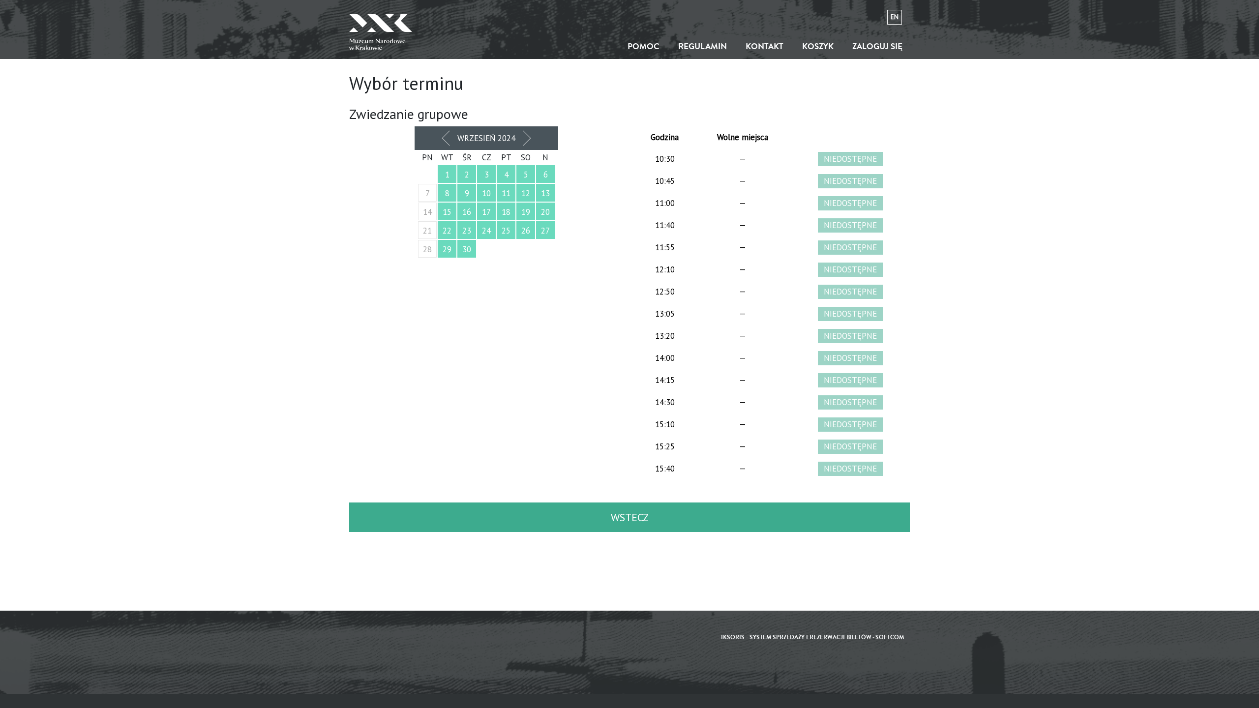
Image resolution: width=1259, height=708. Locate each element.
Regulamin (702, 46)
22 (447, 230)
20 (545, 211)
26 (525, 230)
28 (427, 249)
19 (525, 211)
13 (545, 193)
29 (447, 249)
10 (486, 193)
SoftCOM (889, 637)
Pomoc (643, 46)
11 (506, 193)
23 (466, 230)
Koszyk (818, 46)
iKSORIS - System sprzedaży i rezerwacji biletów (796, 637)
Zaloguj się (877, 46)
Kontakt (764, 46)
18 (506, 211)
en (895, 17)
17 (486, 211)
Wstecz (630, 517)
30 (466, 249)
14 (427, 211)
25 (506, 230)
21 (427, 230)
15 (447, 211)
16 (466, 211)
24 (486, 230)
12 (525, 193)
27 (545, 230)
